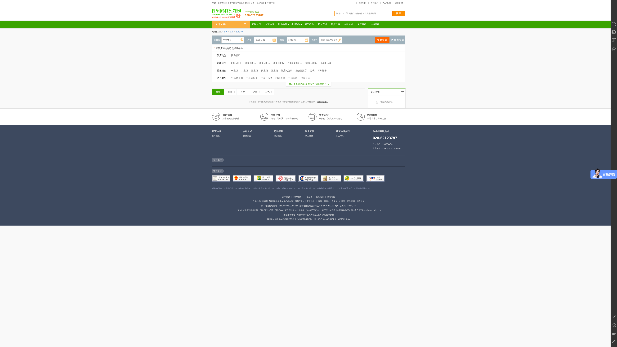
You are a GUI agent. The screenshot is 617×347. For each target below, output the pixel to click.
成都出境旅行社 (289, 188)
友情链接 (297, 197)
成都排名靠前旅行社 (261, 188)
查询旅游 (278, 136)
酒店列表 (239, 32)
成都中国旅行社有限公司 (222, 188)
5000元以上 (327, 63)
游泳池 (281, 78)
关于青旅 (286, 197)
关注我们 (374, 3)
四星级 (264, 70)
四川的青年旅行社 (243, 188)
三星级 (254, 70)
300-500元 (264, 63)
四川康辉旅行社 (304, 188)
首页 (226, 32)
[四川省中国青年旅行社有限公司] (227, 13)
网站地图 (331, 197)
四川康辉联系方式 (344, 188)
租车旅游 (216, 136)
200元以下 (236, 63)
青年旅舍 (322, 70)
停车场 (294, 78)
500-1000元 (279, 63)
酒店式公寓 (286, 70)
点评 (242, 92)
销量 (255, 92)
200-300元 (250, 63)
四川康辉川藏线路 (362, 188)
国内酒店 (235, 55)
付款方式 (247, 136)
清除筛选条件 (322, 102)
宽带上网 (238, 78)
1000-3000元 (295, 63)
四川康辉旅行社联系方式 (324, 188)
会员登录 (260, 3)
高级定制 (362, 3)
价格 (230, 92)
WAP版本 (387, 3)
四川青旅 (276, 188)
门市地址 (340, 136)
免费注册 (271, 3)
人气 (267, 92)
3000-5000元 (311, 63)
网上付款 (309, 136)
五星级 (274, 70)
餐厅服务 (267, 78)
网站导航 (399, 3)
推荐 (218, 92)
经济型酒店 (301, 70)
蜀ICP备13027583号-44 (345, 206)
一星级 (234, 70)
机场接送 (253, 78)
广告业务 (308, 197)
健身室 (306, 78)
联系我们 (320, 197)
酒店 (232, 32)
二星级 (244, 70)
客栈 (312, 70)
